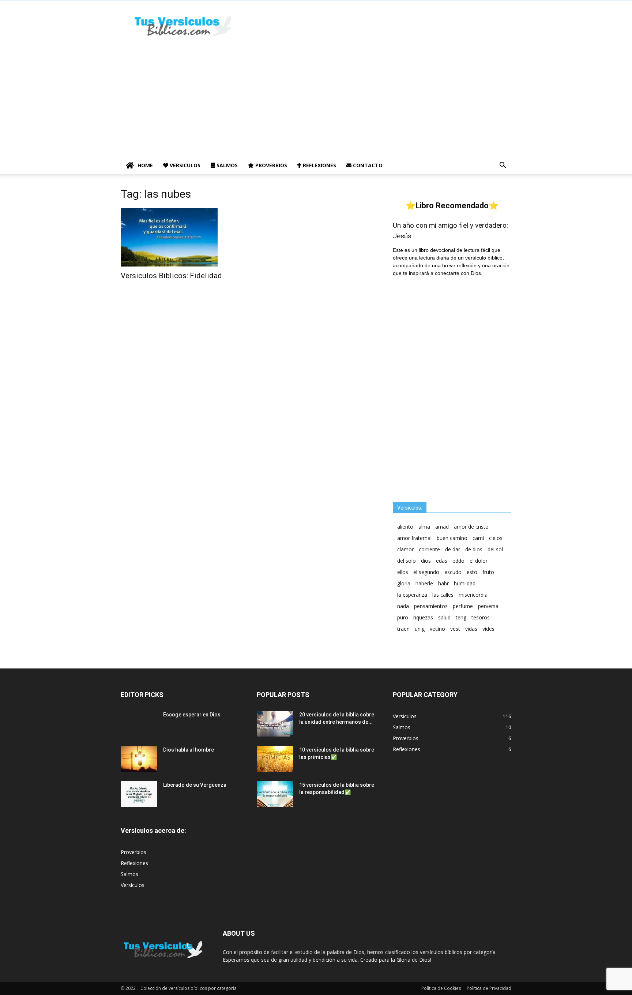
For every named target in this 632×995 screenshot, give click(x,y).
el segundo (426, 572)
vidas (471, 628)
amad (442, 526)
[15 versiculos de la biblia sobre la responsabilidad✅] (275, 794)
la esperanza (412, 594)
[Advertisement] (316, 102)
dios (426, 560)
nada (403, 606)
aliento (405, 526)
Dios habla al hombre (188, 750)
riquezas (423, 617)
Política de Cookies (441, 988)
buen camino (452, 537)
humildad (464, 583)
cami (478, 537)
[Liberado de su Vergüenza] (139, 794)
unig (420, 628)
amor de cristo (471, 526)
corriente (429, 549)
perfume (463, 606)
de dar (452, 549)
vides (488, 628)
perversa (488, 606)
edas (441, 560)
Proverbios (270, 165)
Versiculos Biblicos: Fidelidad (171, 275)
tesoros (480, 617)
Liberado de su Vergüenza (194, 785)
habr (443, 583)
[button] (502, 166)
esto (472, 572)
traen (403, 628)
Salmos (226, 165)
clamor (405, 549)
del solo (406, 560)
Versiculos (184, 165)
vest (455, 628)
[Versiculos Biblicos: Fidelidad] (180, 237)
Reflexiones (318, 165)
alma (424, 526)
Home (145, 165)
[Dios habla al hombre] (139, 759)
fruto (488, 572)
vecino (437, 628)
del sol (495, 549)
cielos (496, 537)
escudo (453, 572)
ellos (402, 572)
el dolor (479, 560)
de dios (473, 549)
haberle (424, 583)
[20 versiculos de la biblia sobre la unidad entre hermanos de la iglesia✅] (275, 724)
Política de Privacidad (489, 988)
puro (402, 617)
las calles (443, 594)
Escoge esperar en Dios (192, 715)
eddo (458, 560)
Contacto (367, 165)
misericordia (473, 594)
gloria (403, 583)
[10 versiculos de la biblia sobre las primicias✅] (275, 759)
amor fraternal (414, 537)
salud (444, 617)
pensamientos (431, 606)
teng (461, 617)
